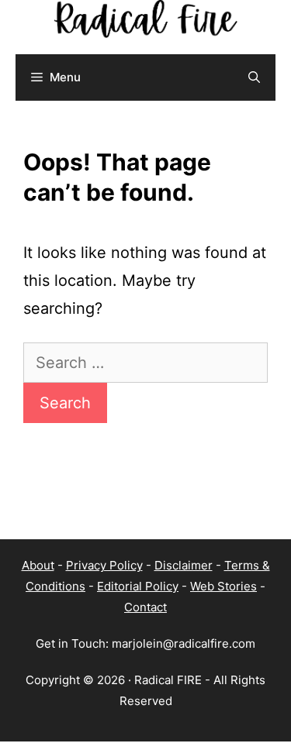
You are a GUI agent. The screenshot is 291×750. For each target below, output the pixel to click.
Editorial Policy (137, 586)
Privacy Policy (104, 565)
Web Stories (223, 586)
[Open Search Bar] (254, 77)
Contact (145, 607)
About (38, 565)
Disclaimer (183, 565)
